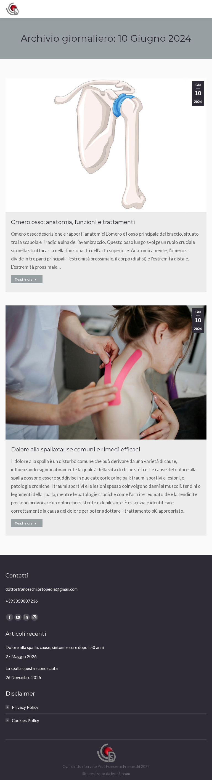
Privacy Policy (25, 707)
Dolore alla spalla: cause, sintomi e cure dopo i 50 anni (55, 647)
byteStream (120, 773)
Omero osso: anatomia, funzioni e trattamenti (73, 222)
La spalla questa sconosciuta (32, 668)
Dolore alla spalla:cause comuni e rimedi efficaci (75, 449)
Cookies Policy (25, 720)
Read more (23, 279)
